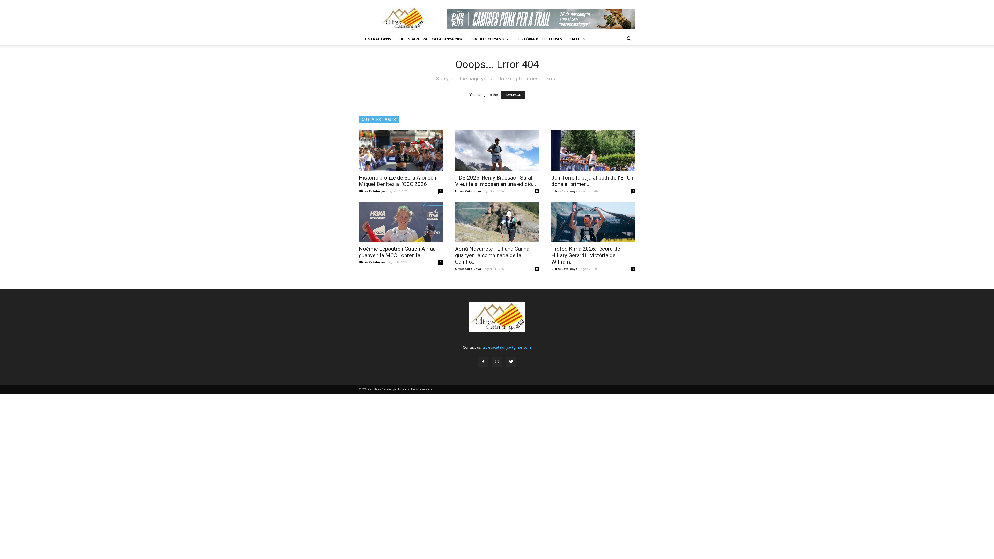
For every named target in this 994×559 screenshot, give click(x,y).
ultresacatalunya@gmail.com (507, 347)
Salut (575, 38)
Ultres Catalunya (372, 191)
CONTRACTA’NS (376, 38)
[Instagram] (497, 362)
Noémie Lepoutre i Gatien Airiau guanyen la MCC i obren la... (397, 252)
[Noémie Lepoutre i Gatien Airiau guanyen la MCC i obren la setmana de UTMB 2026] (401, 222)
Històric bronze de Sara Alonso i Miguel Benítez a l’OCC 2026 (397, 181)
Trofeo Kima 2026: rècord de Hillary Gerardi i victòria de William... (585, 255)
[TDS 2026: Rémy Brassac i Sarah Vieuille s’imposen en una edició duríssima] (497, 150)
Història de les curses (540, 38)
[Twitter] (511, 362)
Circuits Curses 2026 (490, 38)
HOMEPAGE (513, 94)
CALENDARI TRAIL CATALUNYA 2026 (430, 38)
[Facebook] (483, 362)
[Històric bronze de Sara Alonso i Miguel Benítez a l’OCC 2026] (401, 150)
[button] (629, 39)
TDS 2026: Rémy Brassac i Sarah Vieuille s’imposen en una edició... (495, 181)
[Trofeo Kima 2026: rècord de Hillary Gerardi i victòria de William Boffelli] (593, 222)
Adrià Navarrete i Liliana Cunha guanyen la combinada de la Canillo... (492, 255)
